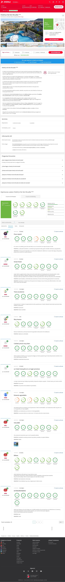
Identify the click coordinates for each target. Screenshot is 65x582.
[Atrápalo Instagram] (37, 571)
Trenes (18, 547)
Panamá (3, 547)
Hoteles (9, 536)
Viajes (18, 551)
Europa (13, 536)
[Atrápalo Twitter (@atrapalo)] (28, 571)
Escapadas (19, 553)
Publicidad (34, 547)
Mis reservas (50, 542)
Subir (61, 522)
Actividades (19, 543)
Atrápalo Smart (19, 562)
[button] (63, 15)
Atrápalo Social (35, 543)
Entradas (18, 542)
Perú (3, 545)
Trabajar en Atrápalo (36, 548)
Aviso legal (34, 553)
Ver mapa (21, 16)
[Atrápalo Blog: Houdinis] (24, 571)
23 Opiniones (49, 26)
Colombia (4, 543)
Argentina (4, 551)
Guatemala (4, 550)
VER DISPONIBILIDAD (54, 39)
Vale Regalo (19, 558)
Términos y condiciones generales (38, 550)
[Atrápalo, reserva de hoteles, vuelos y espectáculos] (6, 2)
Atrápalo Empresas (20, 561)
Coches (18, 556)
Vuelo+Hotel (19, 550)
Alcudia (27, 536)
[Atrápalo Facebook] (32, 571)
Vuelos (18, 545)
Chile (3, 542)
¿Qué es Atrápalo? (35, 542)
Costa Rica (4, 548)
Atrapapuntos (19, 559)
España (18, 536)
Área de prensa (35, 545)
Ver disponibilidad (55, 52)
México (3, 553)
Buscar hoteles (58, 7)
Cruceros (18, 554)
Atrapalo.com (3, 536)
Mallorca (22, 536)
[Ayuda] (59, 2)
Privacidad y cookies (36, 551)
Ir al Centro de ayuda (52, 543)
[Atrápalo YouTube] (41, 571)
